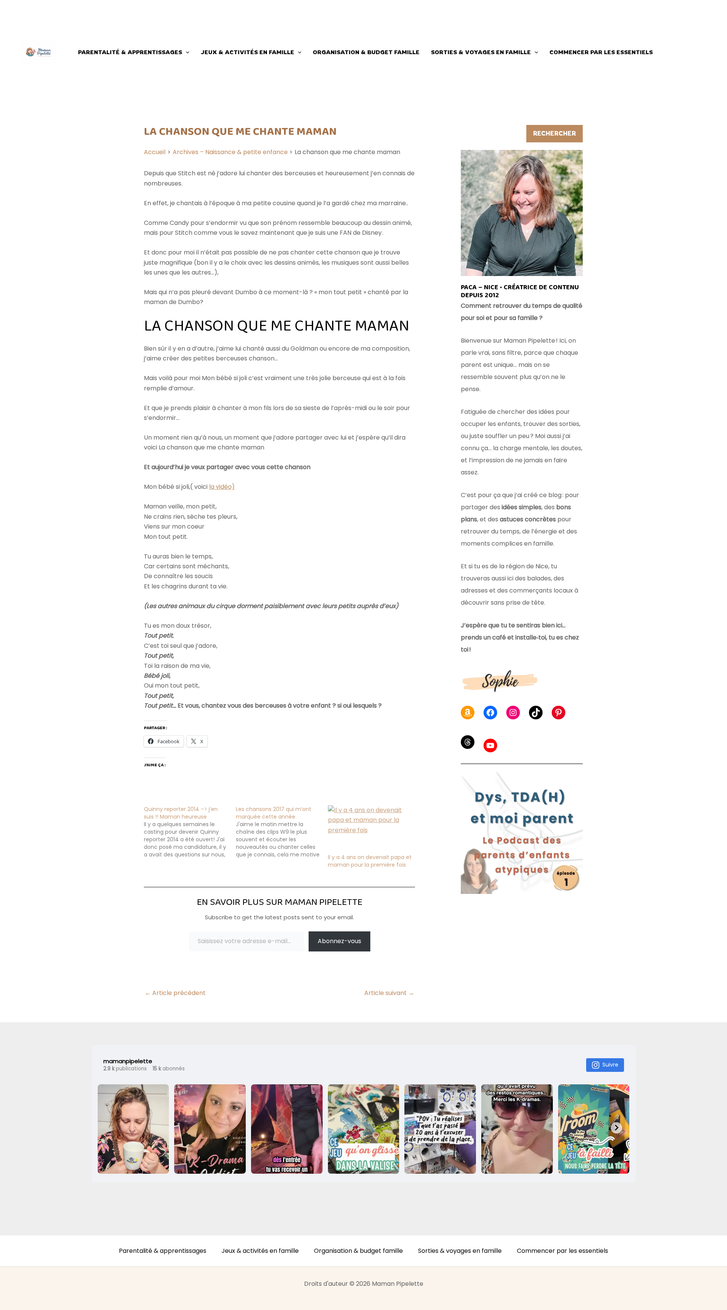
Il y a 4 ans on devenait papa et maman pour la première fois (370, 861)
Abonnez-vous (339, 941)
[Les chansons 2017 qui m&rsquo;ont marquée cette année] (282, 831)
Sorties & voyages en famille (481, 52)
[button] (185, 52)
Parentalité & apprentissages (130, 52)
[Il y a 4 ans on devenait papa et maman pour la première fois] (370, 829)
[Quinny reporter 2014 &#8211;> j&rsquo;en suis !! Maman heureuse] (190, 831)
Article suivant (389, 993)
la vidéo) (222, 486)
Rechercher (554, 133)
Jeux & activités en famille (247, 52)
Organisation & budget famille (366, 52)
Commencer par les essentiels (601, 52)
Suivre (610, 1064)
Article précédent (175, 993)
